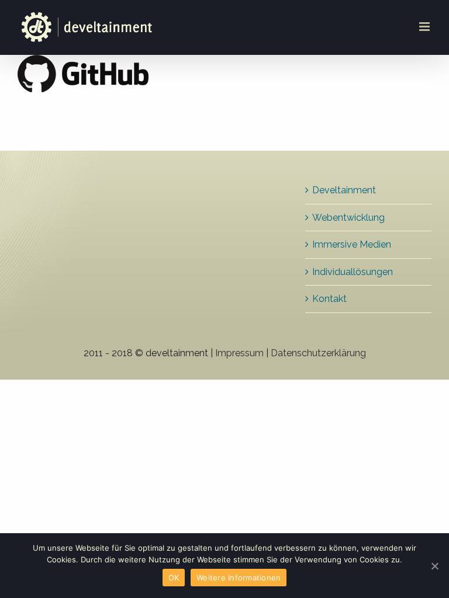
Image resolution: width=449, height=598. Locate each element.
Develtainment (344, 190)
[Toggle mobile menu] (425, 26)
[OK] (434, 566)
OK (173, 577)
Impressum (239, 353)
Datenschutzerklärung (318, 353)
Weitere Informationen (238, 577)
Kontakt (329, 298)
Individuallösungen (352, 271)
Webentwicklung (348, 217)
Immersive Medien (351, 244)
